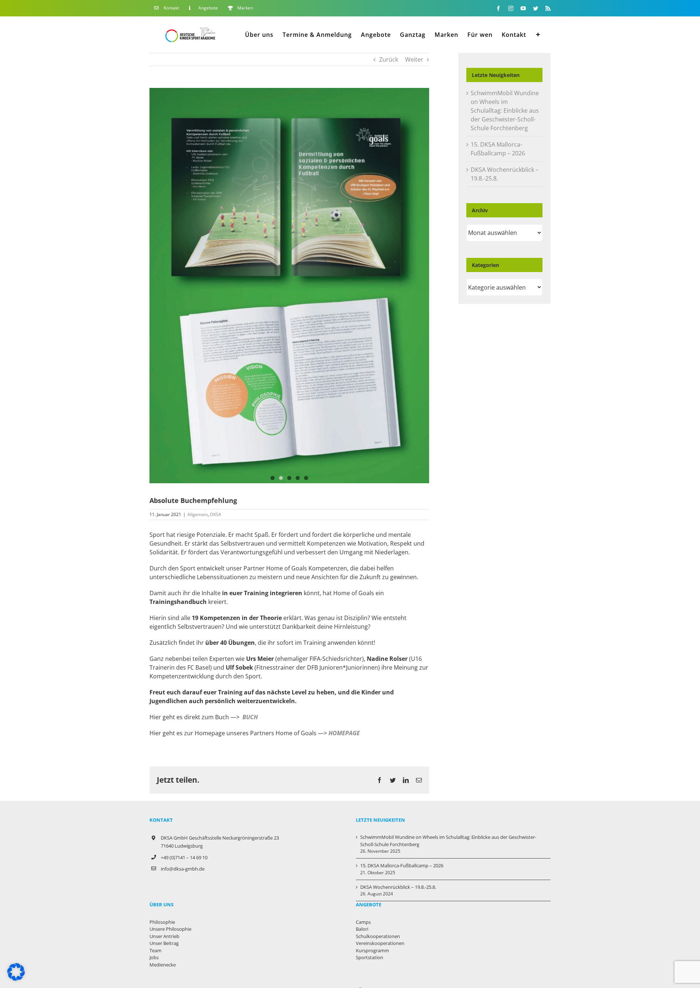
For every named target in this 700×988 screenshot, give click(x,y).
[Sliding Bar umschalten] (538, 34)
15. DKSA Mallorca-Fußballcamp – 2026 (401, 865)
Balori (362, 929)
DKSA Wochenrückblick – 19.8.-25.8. (398, 887)
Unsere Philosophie (170, 929)
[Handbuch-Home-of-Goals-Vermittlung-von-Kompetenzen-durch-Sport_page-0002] (289, 285)
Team (155, 950)
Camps (363, 922)
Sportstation (369, 957)
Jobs (154, 957)
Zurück (388, 59)
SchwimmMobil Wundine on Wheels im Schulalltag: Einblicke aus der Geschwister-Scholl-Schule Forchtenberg (505, 110)
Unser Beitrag (164, 943)
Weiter (414, 59)
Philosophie (162, 922)
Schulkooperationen (378, 936)
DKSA (215, 514)
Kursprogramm (372, 950)
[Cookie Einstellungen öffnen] (16, 979)
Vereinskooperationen (380, 943)
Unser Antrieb (164, 936)
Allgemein (197, 514)
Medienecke (162, 964)
